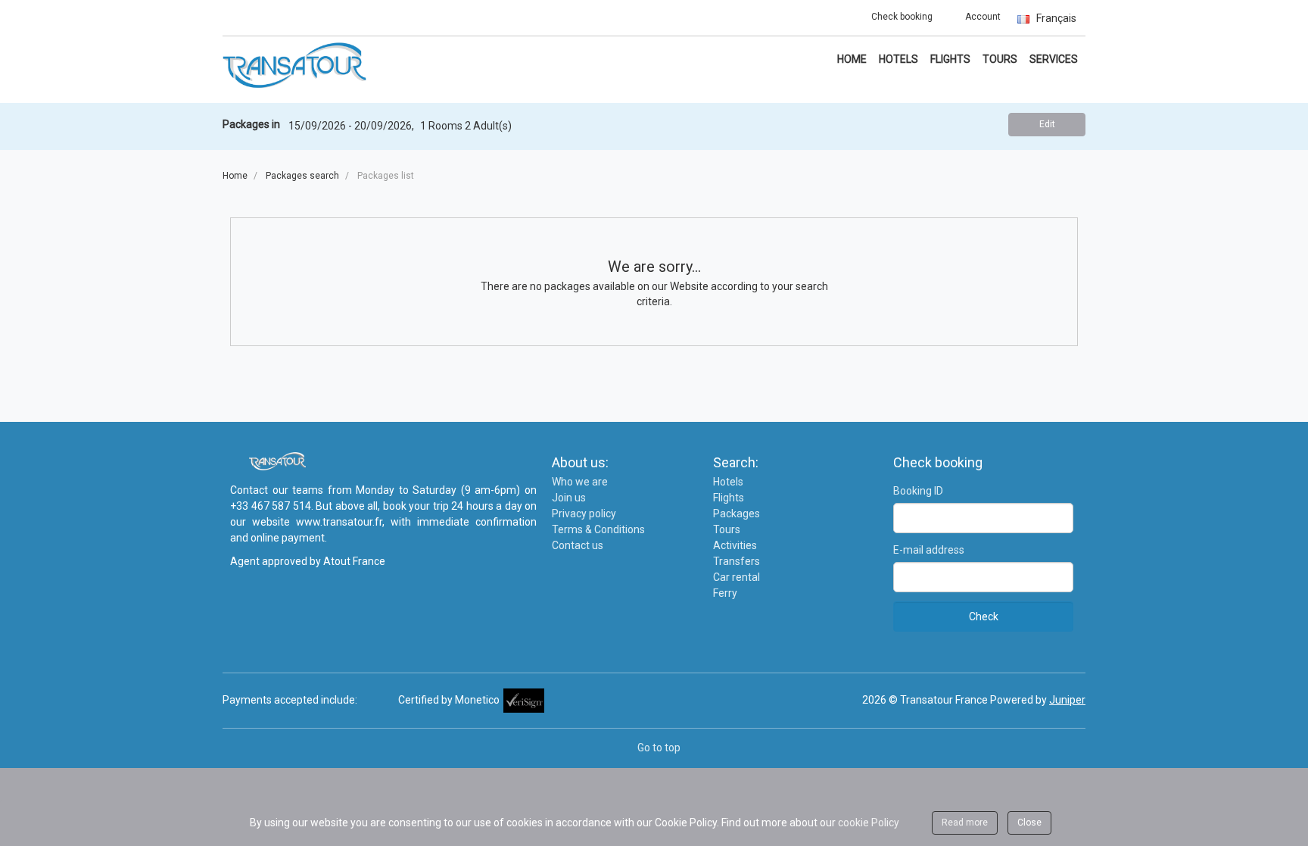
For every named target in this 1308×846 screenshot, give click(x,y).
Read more (965, 822)
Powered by (1037, 700)
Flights (950, 59)
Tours (1000, 59)
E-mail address (928, 550)
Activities (735, 545)
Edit (1047, 124)
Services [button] (1053, 59)
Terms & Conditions (598, 529)
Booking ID (918, 491)
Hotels (898, 59)
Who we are (580, 482)
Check (983, 616)
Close (1029, 822)
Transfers (736, 561)
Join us (569, 498)
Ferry (725, 593)
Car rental (736, 577)
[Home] (294, 64)
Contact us (577, 545)
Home (852, 59)
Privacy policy (584, 513)
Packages (736, 513)
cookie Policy (868, 822)
